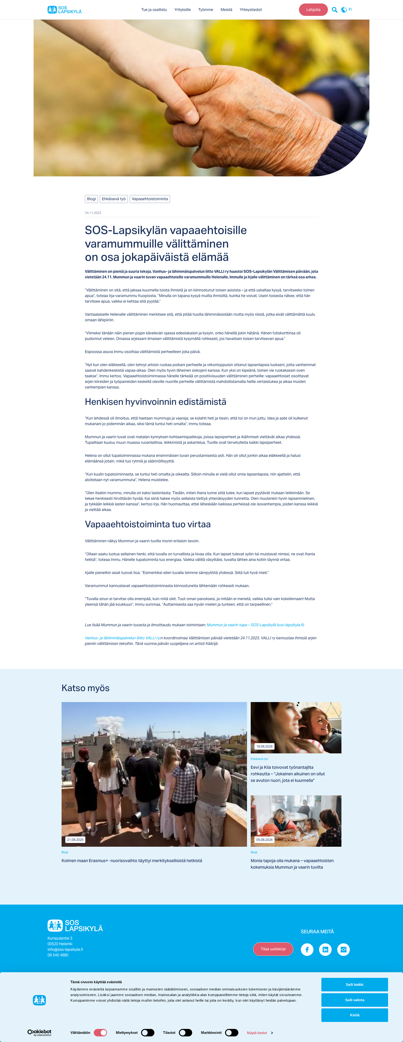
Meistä (226, 9)
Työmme (205, 9)
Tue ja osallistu (154, 9)
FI (350, 10)
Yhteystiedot (251, 9)
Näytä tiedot (257, 1033)
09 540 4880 (58, 955)
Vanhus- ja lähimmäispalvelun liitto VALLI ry (122, 638)
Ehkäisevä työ (114, 198)
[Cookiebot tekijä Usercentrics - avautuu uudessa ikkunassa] (39, 1032)
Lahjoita (313, 9)
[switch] (147, 1032)
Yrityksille (182, 9)
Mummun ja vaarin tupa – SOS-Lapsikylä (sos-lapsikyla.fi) (255, 624)
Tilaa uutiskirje (273, 949)
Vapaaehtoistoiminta (150, 198)
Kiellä (354, 1015)
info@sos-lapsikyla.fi (65, 949)
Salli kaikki (354, 984)
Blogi (91, 198)
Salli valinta (354, 1000)
